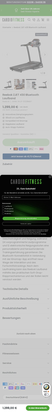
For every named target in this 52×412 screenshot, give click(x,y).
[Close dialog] (50, 177)
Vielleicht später (26, 223)
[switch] (46, 394)
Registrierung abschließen (26, 218)
